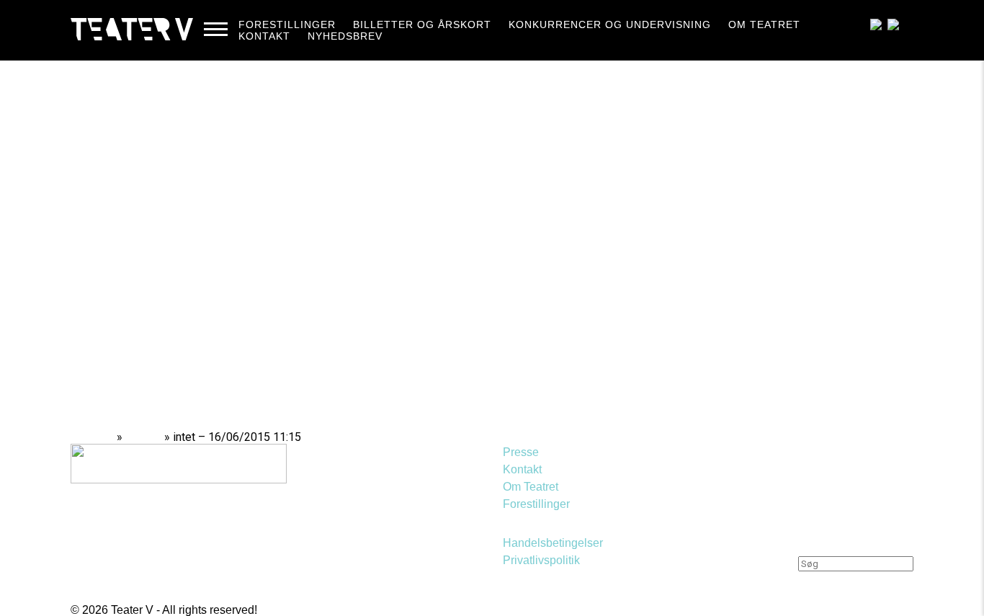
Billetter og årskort (422, 24)
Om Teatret (530, 487)
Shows (143, 437)
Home (97, 437)
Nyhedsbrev (345, 36)
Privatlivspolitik (541, 560)
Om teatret (764, 24)
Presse (521, 452)
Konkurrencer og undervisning (610, 24)
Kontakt (264, 36)
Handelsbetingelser (553, 543)
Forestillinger (287, 24)
